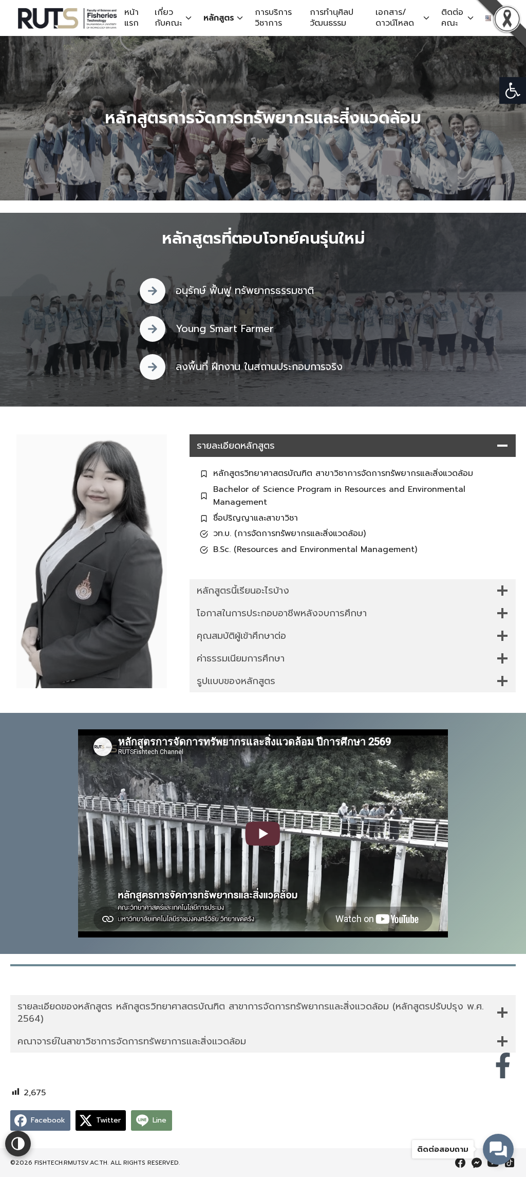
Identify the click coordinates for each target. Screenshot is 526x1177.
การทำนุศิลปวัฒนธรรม (331, 17)
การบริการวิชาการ (273, 17)
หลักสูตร (218, 18)
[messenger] (477, 1162)
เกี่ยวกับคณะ (168, 17)
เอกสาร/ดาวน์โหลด (394, 17)
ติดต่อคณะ (452, 17)
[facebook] (460, 1162)
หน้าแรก (131, 17)
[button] (512, 90)
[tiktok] (509, 1162)
